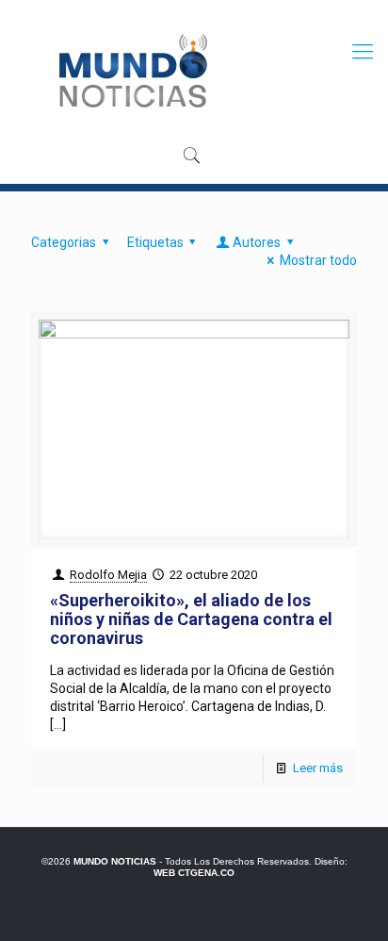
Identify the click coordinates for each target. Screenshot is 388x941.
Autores (257, 242)
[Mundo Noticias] (131, 71)
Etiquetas (155, 242)
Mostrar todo (318, 260)
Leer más (318, 768)
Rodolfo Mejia (108, 575)
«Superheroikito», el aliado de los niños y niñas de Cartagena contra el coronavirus (191, 619)
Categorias (63, 242)
